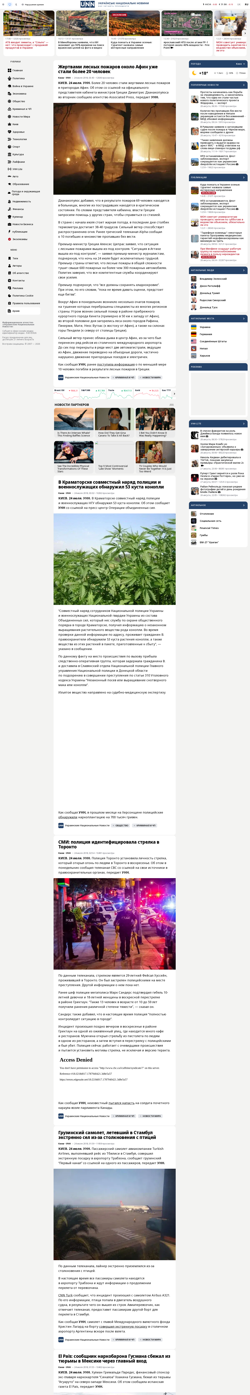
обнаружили (67, 817)
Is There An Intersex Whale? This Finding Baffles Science (73, 434)
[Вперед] (245, 33)
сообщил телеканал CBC (98, 868)
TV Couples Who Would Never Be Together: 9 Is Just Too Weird (155, 468)
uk (239, 4)
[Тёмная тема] (16, 4)
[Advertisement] (218, 394)
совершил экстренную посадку (123, 1326)
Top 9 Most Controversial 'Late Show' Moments (113, 467)
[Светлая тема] (3, 4)
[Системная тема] (9, 4)
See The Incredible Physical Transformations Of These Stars (73, 468)
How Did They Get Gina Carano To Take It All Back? (114, 434)
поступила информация (116, 364)
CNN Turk (65, 1295)
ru (246, 4)
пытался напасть (122, 1103)
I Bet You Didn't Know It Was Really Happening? (153, 434)
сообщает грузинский (144, 1158)
